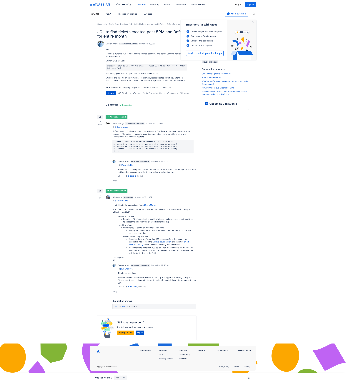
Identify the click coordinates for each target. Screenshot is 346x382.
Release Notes (198, 4)
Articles (148, 13)
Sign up (250, 4)
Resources (183, 359)
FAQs (161, 355)
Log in (238, 4)
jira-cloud (213, 62)
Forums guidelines (166, 359)
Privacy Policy (223, 367)
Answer (111, 93)
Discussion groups (128, 13)
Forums (142, 4)
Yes (117, 377)
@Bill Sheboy (126, 269)
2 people (132, 176)
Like (120, 176)
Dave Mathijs (118, 123)
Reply (114, 181)
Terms (236, 367)
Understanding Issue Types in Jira (216, 74)
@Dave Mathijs (126, 165)
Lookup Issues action (162, 242)
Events (167, 4)
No (124, 377)
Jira (116, 24)
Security (247, 367)
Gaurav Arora (112, 44)
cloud (204, 62)
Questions (123, 24)
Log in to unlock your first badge (205, 53)
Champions (180, 4)
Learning (154, 4)
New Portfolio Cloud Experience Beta (218, 88)
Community (123, 4)
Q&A (109, 13)
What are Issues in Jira (211, 77)
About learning (184, 355)
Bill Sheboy (117, 197)
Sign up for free (125, 332)
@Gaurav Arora (121, 127)
